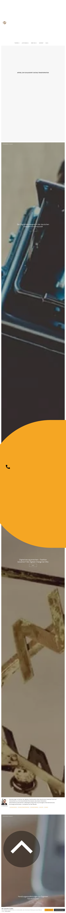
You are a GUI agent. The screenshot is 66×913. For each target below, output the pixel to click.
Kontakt (41, 43)
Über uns (33, 43)
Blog (47, 43)
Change (46, 807)
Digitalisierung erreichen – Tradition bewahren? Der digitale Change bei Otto (33, 561)
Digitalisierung (13, 807)
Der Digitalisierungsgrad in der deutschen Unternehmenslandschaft (33, 225)
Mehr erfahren (7, 911)
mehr (33, 230)
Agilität (41, 807)
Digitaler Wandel (34, 807)
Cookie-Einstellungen (59, 909)
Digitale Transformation (23, 807)
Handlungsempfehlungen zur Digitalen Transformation (33, 897)
